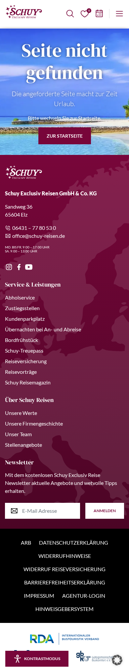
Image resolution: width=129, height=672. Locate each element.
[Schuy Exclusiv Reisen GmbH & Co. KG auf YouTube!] (29, 267)
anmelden (105, 510)
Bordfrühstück (21, 340)
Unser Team (18, 434)
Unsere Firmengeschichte (34, 423)
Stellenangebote (23, 444)
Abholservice (20, 297)
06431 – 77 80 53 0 (34, 228)
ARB (26, 542)
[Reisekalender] (99, 13)
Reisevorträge (21, 372)
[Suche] (70, 13)
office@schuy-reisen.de (38, 236)
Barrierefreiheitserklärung (64, 582)
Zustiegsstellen (22, 308)
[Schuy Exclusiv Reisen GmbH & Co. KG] (24, 11)
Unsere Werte (21, 413)
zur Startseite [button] (65, 136)
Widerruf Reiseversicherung (64, 569)
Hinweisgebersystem (64, 609)
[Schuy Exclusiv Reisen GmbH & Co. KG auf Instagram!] (9, 267)
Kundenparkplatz (25, 318)
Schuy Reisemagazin (28, 382)
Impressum (39, 595)
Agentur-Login (83, 595)
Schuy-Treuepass (24, 350)
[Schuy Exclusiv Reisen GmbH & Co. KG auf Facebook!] (19, 267)
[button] (117, 660)
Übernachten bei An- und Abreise (43, 329)
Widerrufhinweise (64, 556)
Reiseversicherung (26, 361)
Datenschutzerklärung (73, 542)
